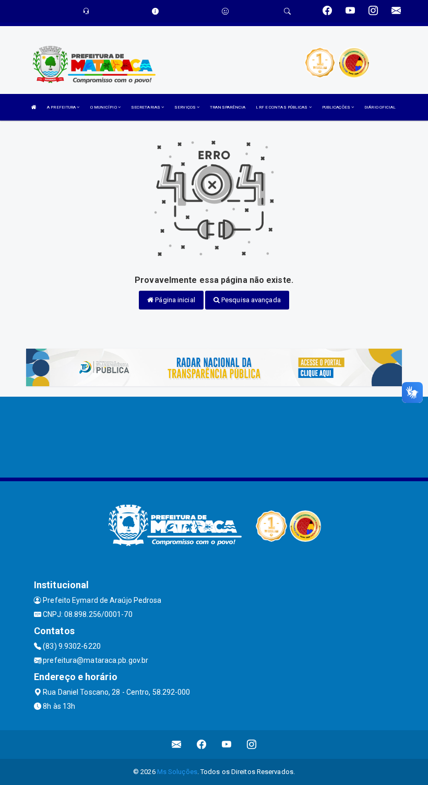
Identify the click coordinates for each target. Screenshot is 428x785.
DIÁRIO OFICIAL (380, 107)
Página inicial (174, 300)
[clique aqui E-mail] (177, 744)
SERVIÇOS (185, 107)
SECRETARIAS (146, 107)
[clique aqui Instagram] (252, 744)
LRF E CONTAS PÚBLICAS (282, 107)
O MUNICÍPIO (104, 107)
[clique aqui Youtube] (227, 744)
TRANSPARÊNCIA (227, 107)
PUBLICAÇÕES (336, 107)
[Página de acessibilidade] (225, 11)
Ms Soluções (177, 772)
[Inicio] (34, 107)
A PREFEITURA (62, 107)
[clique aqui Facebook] (202, 744)
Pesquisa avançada (250, 300)
